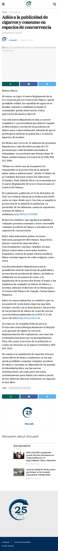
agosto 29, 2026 (34, 464)
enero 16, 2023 (27, 40)
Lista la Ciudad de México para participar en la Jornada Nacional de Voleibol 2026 (40, 472)
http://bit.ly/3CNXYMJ (26, 214)
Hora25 (13, 40)
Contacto (5, 542)
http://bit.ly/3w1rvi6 (29, 318)
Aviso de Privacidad (22, 542)
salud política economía (19, 388)
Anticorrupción (14, 12)
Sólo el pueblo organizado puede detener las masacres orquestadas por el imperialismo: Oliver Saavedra (41, 456)
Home (4, 12)
